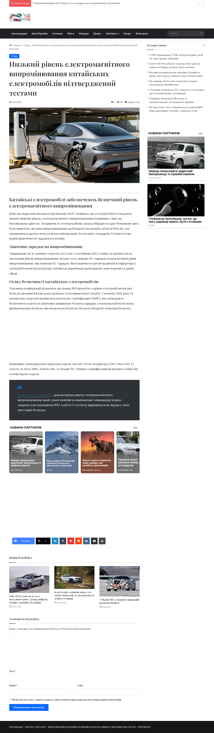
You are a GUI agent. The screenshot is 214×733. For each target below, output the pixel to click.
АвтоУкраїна (40, 33)
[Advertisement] (74, 337)
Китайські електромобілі (35, 395)
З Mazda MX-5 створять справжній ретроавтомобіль (119, 601)
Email (13, 685)
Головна (16, 45)
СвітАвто (111, 33)
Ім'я (12, 671)
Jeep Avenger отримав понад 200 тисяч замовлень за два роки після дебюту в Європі (74, 595)
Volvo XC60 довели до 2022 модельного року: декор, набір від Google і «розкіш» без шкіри (28, 599)
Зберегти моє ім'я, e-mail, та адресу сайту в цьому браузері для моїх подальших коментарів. (67, 699)
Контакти (142, 33)
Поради (84, 33)
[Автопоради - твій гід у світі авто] (34, 18)
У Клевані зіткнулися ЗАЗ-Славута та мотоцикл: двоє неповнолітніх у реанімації (76, 3)
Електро (57, 33)
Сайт (80, 685)
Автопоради (19, 33)
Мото (71, 33)
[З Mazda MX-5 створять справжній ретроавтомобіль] (119, 581)
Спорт (127, 33)
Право (97, 33)
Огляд (26, 45)
